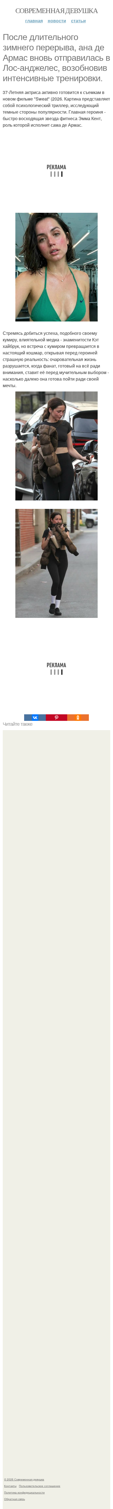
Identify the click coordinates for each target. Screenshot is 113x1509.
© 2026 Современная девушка (24, 1479)
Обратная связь (14, 1499)
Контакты (10, 1486)
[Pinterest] (56, 717)
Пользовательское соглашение (39, 1486)
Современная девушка (56, 10)
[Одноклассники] (78, 717)
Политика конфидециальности (24, 1492)
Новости (57, 20)
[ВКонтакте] (35, 717)
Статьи (78, 20)
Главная (34, 20)
